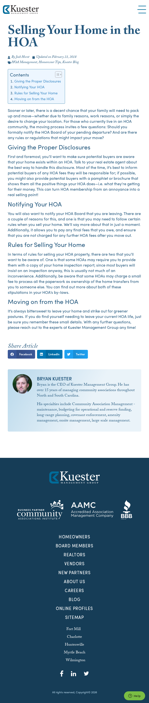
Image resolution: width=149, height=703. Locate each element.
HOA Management (24, 63)
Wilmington (75, 660)
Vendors (74, 563)
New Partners (74, 572)
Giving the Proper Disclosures (37, 80)
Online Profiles (74, 608)
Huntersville (74, 645)
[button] (21, 354)
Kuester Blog (70, 63)
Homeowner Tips (50, 63)
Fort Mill (73, 629)
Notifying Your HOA (29, 86)
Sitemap (74, 617)
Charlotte (74, 637)
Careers (74, 590)
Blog (74, 599)
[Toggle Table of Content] (56, 74)
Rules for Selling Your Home (36, 92)
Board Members (75, 546)
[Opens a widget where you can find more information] (134, 696)
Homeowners (74, 537)
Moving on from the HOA (34, 98)
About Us (74, 581)
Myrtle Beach (74, 652)
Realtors (74, 554)
